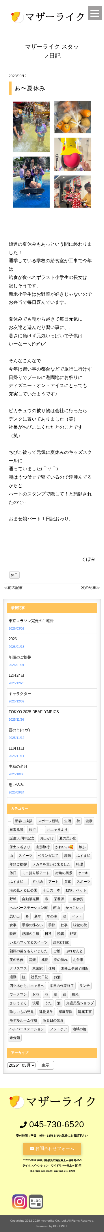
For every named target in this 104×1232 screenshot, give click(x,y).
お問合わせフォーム (54, 1148)
